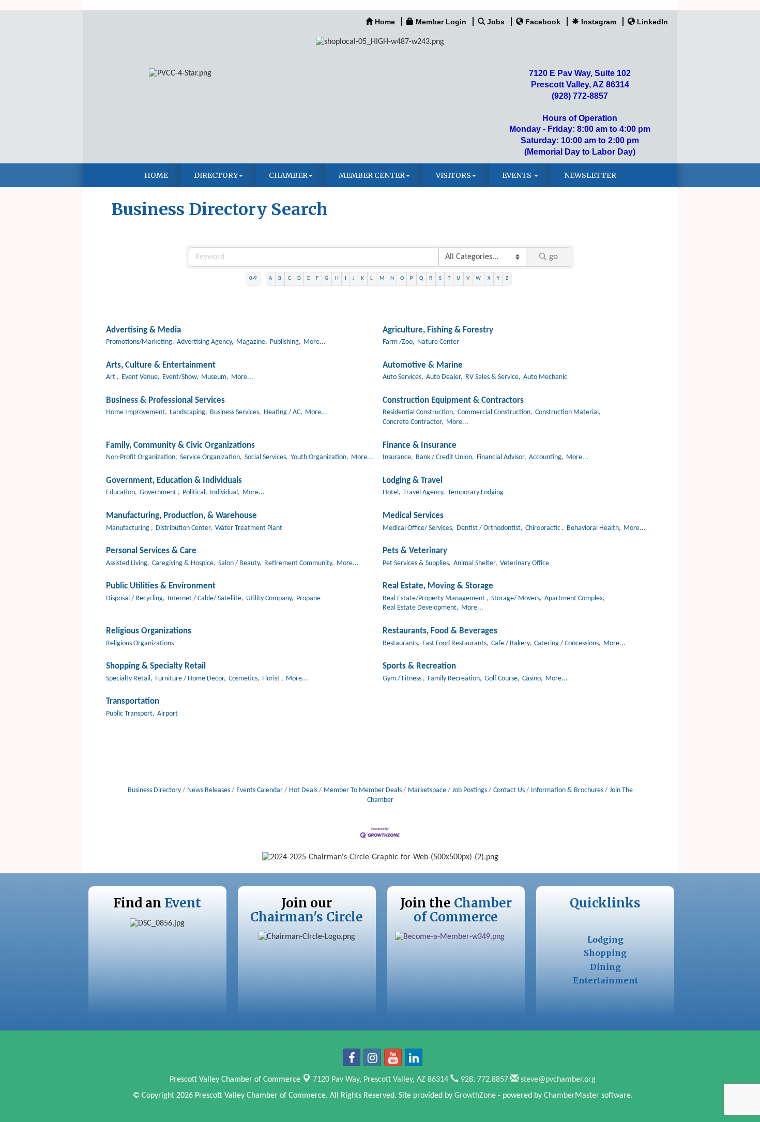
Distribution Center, (184, 528)
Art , (112, 377)
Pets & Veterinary (415, 551)
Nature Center (438, 342)
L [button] (371, 278)
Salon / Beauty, (240, 563)
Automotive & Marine (423, 365)
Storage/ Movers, (516, 598)
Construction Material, (568, 412)
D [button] (299, 278)
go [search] (553, 256)
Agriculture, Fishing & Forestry (438, 330)
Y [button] (498, 278)
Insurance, (398, 457)
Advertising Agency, (205, 342)
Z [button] (507, 278)
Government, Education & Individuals (174, 480)
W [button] (478, 278)
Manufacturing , (129, 528)
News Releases (208, 790)
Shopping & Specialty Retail (156, 666)
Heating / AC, (283, 412)
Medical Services (413, 515)
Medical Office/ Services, (418, 528)
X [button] (489, 278)
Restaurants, (401, 643)
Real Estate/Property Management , (436, 598)
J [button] (354, 278)
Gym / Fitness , (404, 679)
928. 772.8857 (483, 1079)
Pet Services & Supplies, (417, 563)
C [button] (289, 278)
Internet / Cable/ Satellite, (206, 598)
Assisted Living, (127, 563)
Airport (167, 714)
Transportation (132, 701)
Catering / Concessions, (567, 643)
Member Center (372, 175)
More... (314, 342)
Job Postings (469, 790)
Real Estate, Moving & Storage (438, 586)
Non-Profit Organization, (141, 457)
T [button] (449, 278)
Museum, (215, 377)
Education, (121, 492)
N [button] (392, 278)
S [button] (440, 278)
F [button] (317, 278)
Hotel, (392, 492)
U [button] (458, 278)
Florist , (272, 679)
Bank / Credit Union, (445, 457)
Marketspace (427, 790)
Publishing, (285, 342)
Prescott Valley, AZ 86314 (380, 1079)
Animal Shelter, (475, 563)
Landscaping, (188, 412)
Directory (216, 175)
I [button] (345, 278)
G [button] (326, 278)
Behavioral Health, (594, 528)
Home (156, 175)
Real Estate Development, (421, 608)
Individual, (225, 492)
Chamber (288, 175)
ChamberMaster (571, 1095)
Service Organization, (211, 457)
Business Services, (235, 412)
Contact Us (509, 790)
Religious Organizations (148, 631)
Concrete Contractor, (413, 422)
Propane (308, 598)
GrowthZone (475, 1095)
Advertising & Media (143, 330)
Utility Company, (270, 598)
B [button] (279, 278)
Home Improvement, (136, 412)
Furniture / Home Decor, (190, 679)
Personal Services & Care (151, 551)
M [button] (381, 278)
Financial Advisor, (501, 457)
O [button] (402, 278)
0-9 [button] (253, 278)
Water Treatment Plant (248, 528)
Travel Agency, (424, 492)
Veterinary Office (524, 563)
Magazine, (251, 342)
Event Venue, (140, 377)
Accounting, (546, 457)
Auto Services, (403, 377)
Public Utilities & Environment (161, 586)
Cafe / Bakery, (511, 643)
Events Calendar (259, 790)
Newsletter (590, 175)
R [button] (430, 278)
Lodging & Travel (413, 480)
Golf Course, (502, 679)
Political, (195, 492)
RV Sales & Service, (493, 377)
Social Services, (266, 457)
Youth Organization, (319, 457)
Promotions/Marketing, (140, 342)
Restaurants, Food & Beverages (440, 631)
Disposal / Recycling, (135, 598)
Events (517, 175)
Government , (160, 492)
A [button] (270, 278)
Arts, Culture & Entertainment (161, 365)
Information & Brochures (567, 790)
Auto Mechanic (545, 377)
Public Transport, (130, 714)
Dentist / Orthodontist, (490, 528)
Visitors (453, 175)
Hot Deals (303, 790)
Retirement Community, (299, 563)
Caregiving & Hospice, (184, 563)
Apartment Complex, (574, 598)
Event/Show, (180, 377)
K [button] (362, 278)
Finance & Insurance (420, 445)
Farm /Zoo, (399, 342)
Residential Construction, (419, 412)
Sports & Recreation (419, 666)
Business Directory (154, 790)
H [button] (337, 278)
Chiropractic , (544, 528)
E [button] (308, 278)
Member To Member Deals (363, 790)
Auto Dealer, (444, 377)
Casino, (532, 679)
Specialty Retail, (129, 679)
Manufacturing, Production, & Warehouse (181, 515)
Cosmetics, (244, 679)
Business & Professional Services (165, 400)
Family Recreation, (455, 679)
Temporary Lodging (476, 492)
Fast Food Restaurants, (455, 643)
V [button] (467, 278)
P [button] (411, 278)
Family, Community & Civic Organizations (180, 445)
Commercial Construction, (495, 412)
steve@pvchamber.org (557, 1079)
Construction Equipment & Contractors (453, 400)
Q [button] (421, 278)
